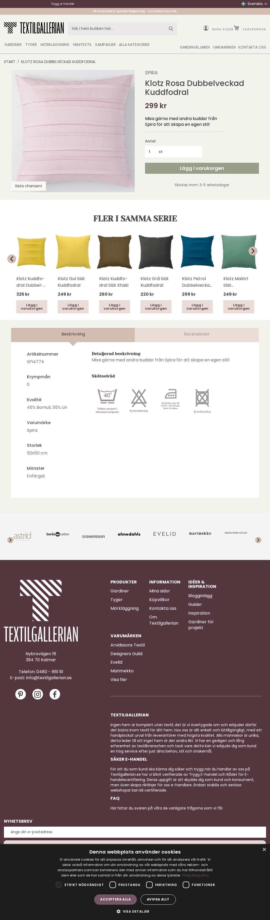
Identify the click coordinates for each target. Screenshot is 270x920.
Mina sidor (223, 29)
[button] (135, 911)
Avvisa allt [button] (158, 899)
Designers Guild (126, 654)
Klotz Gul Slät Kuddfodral (71, 282)
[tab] (73, 335)
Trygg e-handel (62, 4)
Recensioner (197, 334)
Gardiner (119, 591)
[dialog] (135, 882)
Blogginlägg (200, 596)
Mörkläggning (124, 608)
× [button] (264, 850)
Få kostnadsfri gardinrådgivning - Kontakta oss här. (135, 11)
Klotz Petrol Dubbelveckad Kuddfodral (197, 282)
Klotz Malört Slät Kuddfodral (235, 282)
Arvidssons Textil (127, 645)
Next (256, 251)
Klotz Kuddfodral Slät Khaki (113, 282)
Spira (151, 72)
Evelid (116, 662)
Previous (14, 259)
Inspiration (199, 613)
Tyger (116, 600)
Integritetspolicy (195, 875)
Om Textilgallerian (163, 620)
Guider (195, 604)
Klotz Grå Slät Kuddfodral (155, 282)
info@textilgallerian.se (49, 678)
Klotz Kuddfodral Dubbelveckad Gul (30, 282)
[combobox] (122, 28)
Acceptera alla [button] (115, 899)
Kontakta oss (162, 608)
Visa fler (118, 680)
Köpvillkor (159, 600)
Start (9, 61)
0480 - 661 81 (49, 672)
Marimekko (122, 671)
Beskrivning (73, 334)
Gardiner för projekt (201, 625)
